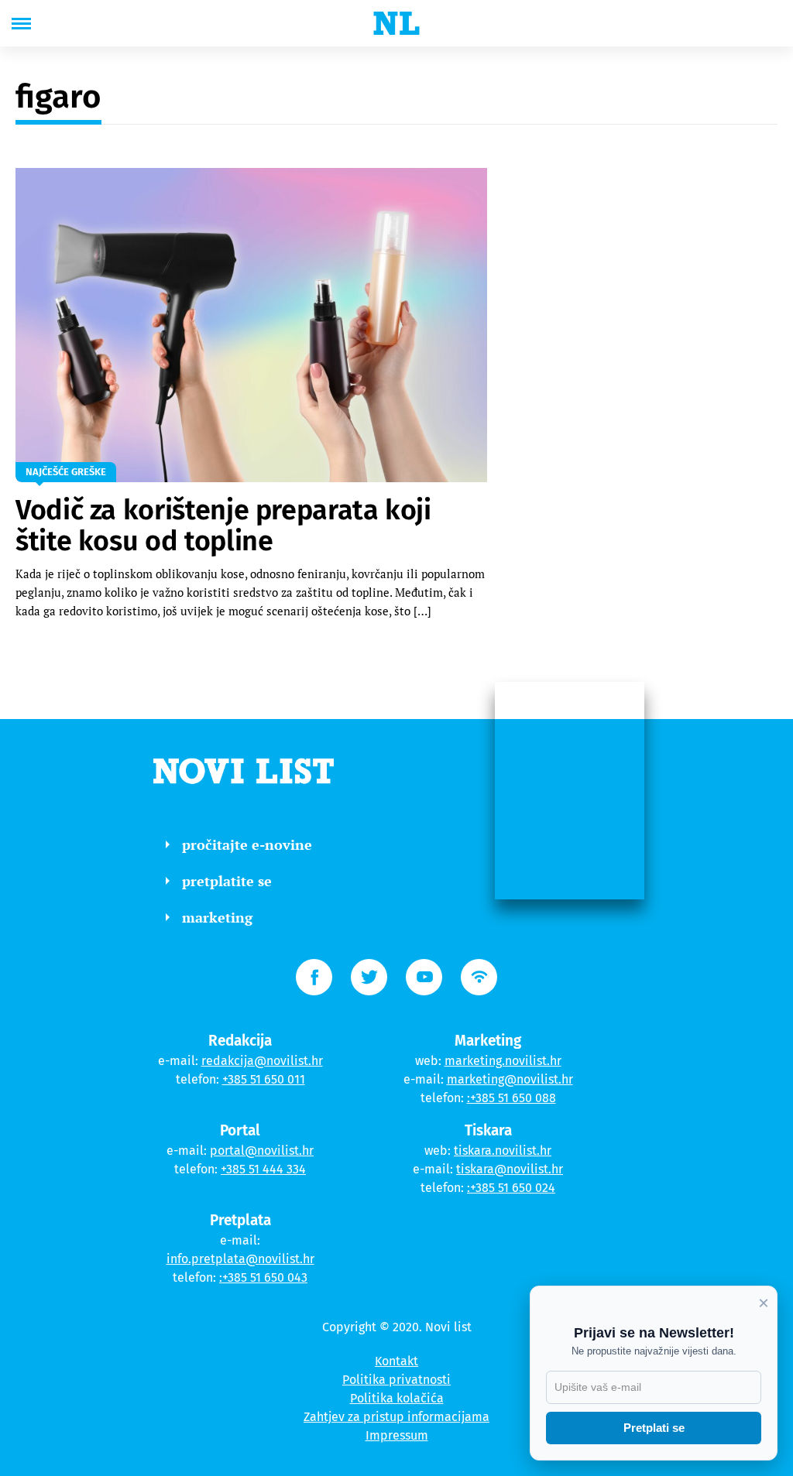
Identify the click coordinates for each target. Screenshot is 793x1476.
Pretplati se (654, 1427)
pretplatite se (227, 881)
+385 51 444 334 (263, 1169)
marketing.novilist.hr (503, 1060)
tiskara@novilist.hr (509, 1169)
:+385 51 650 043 (263, 1277)
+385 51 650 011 (263, 1079)
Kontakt (396, 1361)
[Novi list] (396, 23)
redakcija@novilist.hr (262, 1060)
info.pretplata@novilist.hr (240, 1259)
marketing (217, 917)
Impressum (397, 1435)
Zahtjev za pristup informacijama (396, 1416)
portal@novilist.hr (262, 1150)
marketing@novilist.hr (510, 1079)
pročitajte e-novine (247, 844)
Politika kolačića (397, 1398)
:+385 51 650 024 (511, 1187)
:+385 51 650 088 (511, 1098)
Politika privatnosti (396, 1379)
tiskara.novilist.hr (502, 1150)
